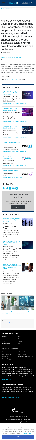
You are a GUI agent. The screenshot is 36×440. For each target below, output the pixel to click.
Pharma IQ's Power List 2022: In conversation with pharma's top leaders (12, 220)
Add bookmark (6, 52)
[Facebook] (7, 189)
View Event (23, 103)
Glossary (20, 341)
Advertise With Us (23, 352)
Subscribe (14, 79)
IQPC (25, 416)
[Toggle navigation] (3, 3)
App (19, 344)
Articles (4, 339)
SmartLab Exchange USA (10, 170)
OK (18, 436)
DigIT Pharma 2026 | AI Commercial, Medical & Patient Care (10, 93)
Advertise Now (7, 379)
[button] (18, 8)
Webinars (21, 339)
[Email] (13, 189)
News (19, 336)
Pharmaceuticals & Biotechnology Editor (12, 57)
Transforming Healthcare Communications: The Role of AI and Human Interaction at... (16, 313)
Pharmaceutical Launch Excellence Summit (10, 127)
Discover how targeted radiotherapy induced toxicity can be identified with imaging (12, 266)
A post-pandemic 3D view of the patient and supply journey (11, 243)
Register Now (7, 103)
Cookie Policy (22, 354)
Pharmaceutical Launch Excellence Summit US (10, 109)
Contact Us (5, 352)
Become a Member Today (26, 356)
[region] (18, 431)
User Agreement (7, 354)
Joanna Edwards (8, 322)
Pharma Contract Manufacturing (8, 157)
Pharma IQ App (6, 359)
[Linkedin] (4, 189)
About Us (5, 356)
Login (8, 79)
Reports (4, 336)
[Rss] (16, 189)
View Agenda (15, 103)
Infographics (6, 344)
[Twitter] (10, 189)
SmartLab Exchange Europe (11, 142)
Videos (4, 341)
